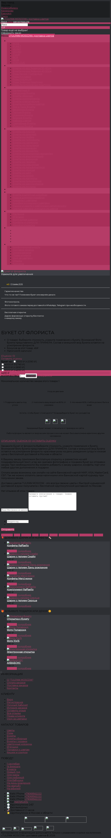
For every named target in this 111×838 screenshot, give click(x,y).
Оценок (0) (24, 441)
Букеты (14, 87)
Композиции (18, 192)
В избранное (44, 375)
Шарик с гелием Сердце (22, 600)
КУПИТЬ (12, 551)
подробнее (24, 551)
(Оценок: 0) (8, 356)
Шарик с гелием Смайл (21, 556)
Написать (21, 802)
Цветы (13, 189)
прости (44, 535)
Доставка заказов (23, 250)
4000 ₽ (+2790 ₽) (15, 364)
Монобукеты (17, 129)
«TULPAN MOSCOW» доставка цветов (31, 35)
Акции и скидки (17, 752)
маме (35, 535)
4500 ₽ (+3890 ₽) (15, 367)
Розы (13, 65)
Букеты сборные (34, 268)
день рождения (68, 535)
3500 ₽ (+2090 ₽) (27, 361)
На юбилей (14, 788)
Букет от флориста (57, 268)
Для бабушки (15, 780)
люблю (53, 535)
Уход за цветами (23, 258)
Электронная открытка (21, 652)
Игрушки (12, 747)
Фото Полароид (16, 630)
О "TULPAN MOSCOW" (20, 680)
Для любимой (15, 777)
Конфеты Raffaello (18, 545)
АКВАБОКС (14, 663)
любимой (7, 535)
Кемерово (7, 10)
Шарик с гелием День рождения (27, 567)
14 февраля (86, 535)
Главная (6, 268)
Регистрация (15, 702)
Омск (4, 16)
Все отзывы (14, 713)
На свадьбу (14, 785)
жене (17, 535)
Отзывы (17, 261)
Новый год (13, 772)
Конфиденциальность (26, 247)
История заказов (17, 707)
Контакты (18, 263)
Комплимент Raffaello (20, 589)
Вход (4, 21)
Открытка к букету (18, 619)
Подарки (15, 211)
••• (10, 244)
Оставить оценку (11, 358)
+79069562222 (33, 793)
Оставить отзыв (16, 710)
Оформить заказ (11, 33)
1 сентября (13, 763)
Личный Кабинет (17, 705)
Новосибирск (9, 8)
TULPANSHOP (18, 41)
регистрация (21, 21)
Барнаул (6, 13)
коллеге (26, 535)
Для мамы (13, 774)
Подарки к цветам (18, 749)
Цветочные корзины (19, 744)
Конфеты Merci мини (19, 578)
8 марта (98, 535)
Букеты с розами (17, 741)
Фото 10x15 (13, 641)
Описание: (8, 441)
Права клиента (22, 255)
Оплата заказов (22, 252)
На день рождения (18, 783)
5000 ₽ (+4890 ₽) (15, 370)
